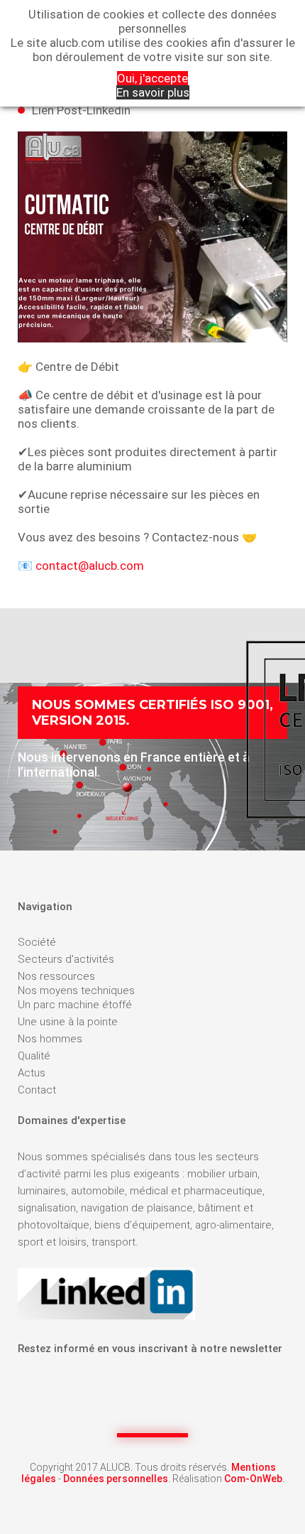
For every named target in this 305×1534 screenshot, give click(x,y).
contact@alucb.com (89, 565)
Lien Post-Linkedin (81, 110)
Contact (37, 1090)
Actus (31, 1072)
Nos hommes (50, 1038)
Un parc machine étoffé (75, 1004)
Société (37, 942)
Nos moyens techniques (76, 990)
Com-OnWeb (253, 1478)
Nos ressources (56, 976)
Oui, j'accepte (152, 78)
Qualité (34, 1055)
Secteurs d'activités (66, 959)
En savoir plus (152, 92)
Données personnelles (115, 1478)
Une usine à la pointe (68, 1021)
